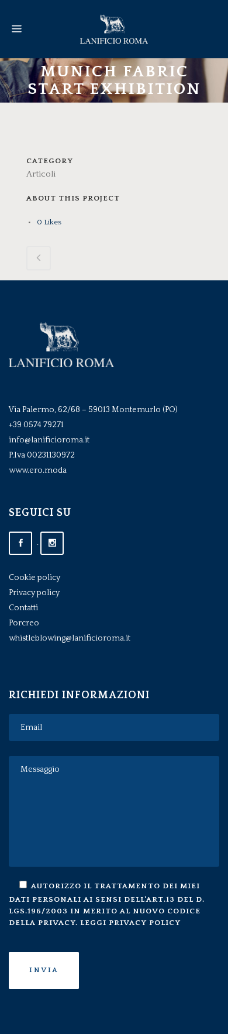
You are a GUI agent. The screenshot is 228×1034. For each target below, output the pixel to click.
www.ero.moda (38, 470)
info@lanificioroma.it (49, 440)
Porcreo (24, 623)
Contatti (23, 608)
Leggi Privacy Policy (130, 923)
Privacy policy (34, 592)
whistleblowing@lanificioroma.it (69, 638)
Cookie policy (34, 577)
